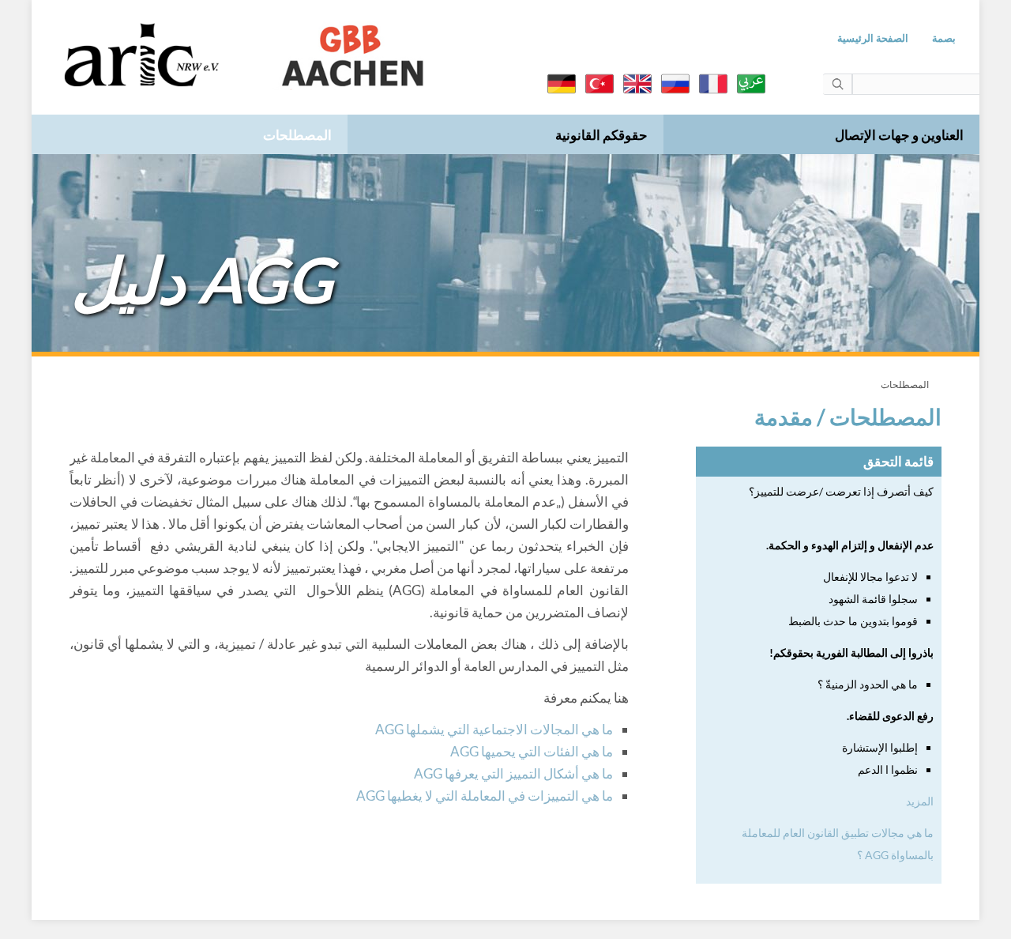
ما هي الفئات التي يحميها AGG (531, 751)
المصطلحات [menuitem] (297, 134)
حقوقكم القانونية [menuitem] (601, 134)
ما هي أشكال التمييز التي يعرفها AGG (513, 773)
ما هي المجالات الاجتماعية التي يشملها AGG (494, 729)
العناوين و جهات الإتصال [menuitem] (899, 134)
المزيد (920, 801)
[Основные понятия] (675, 84)
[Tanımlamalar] (599, 84)
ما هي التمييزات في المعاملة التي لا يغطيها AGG (484, 795)
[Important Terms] (637, 84)
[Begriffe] (562, 84)
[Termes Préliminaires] (713, 84)
